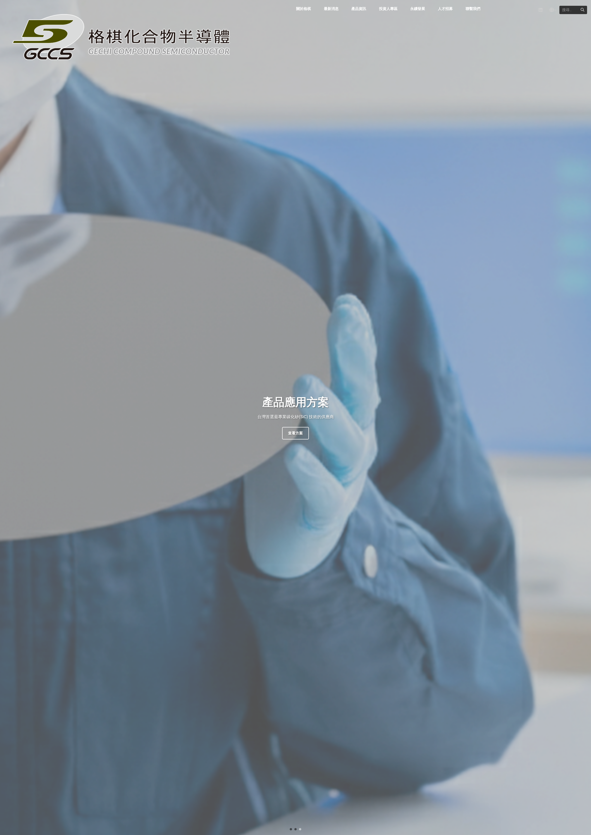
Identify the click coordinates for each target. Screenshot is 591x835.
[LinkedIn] (540, 10)
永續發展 (417, 8)
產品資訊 (358, 8)
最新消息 (331, 8)
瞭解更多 (295, 433)
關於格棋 (303, 8)
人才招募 (445, 8)
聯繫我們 (473, 8)
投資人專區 (388, 8)
